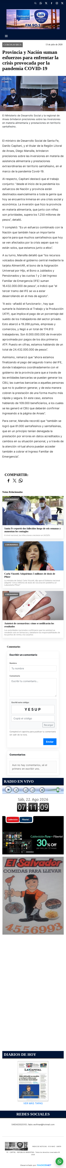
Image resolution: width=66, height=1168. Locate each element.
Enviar (50, 741)
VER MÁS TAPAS (33, 1103)
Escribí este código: (20, 702)
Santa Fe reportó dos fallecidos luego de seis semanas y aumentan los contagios (32, 530)
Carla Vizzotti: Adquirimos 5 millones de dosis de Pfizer (29, 575)
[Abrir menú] (6, 36)
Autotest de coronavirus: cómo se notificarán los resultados (29, 625)
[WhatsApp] (40, 3)
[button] (35, 3)
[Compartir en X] (14, 480)
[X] (46, 3)
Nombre (13, 663)
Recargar (48, 725)
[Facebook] (51, 3)
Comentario (15, 676)
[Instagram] (56, 3)
